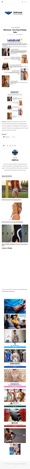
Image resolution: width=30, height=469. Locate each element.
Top (15, 466)
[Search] (22, 1)
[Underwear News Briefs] (15, 13)
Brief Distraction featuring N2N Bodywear (12, 222)
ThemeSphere (23, 463)
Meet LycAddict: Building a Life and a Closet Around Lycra (15, 244)
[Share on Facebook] (7, 145)
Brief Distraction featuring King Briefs (11, 200)
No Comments (19, 34)
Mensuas (4, 121)
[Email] (15, 145)
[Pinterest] (12, 145)
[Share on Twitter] (10, 145)
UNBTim (15, 160)
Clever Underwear (15, 27)
